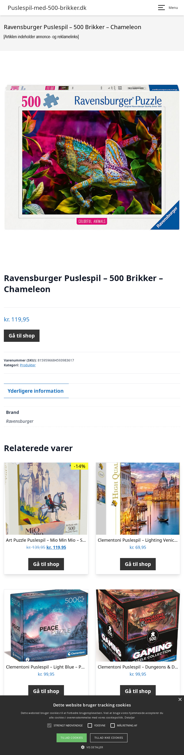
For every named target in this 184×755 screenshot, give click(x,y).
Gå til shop (22, 335)
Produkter (28, 365)
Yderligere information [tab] (36, 390)
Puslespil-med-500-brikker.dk (47, 8)
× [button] (180, 699)
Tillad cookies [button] (72, 737)
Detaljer (130, 717)
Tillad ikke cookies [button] (108, 737)
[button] (92, 747)
